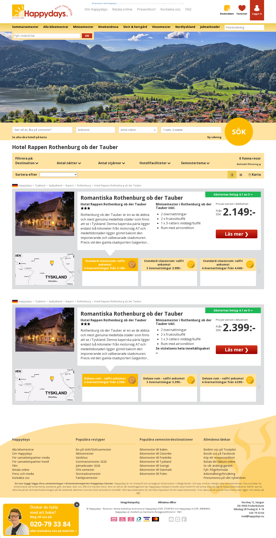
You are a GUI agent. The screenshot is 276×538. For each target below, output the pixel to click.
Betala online (122, 9)
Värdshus (82, 457)
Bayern (70, 185)
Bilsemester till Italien (153, 449)
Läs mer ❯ (237, 234)
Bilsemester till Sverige (154, 466)
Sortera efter (26, 174)
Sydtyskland (55, 185)
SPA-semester (85, 470)
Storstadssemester (88, 474)
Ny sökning (214, 137)
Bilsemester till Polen (153, 474)
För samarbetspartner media (31, 457)
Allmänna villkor (167, 502)
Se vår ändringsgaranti (218, 466)
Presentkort (146, 9)
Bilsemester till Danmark (156, 470)
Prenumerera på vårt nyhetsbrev (224, 478)
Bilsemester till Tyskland (155, 461)
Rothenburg (84, 185)
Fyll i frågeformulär (215, 470)
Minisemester (85, 453)
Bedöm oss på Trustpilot (219, 449)
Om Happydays (96, 9)
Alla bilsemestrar (23, 449)
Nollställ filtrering (248, 164)
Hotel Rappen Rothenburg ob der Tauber (117, 185)
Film (15, 466)
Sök (239, 131)
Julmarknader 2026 (88, 466)
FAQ (188, 9)
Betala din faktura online (219, 461)
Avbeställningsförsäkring (219, 474)
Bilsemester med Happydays (104, 3)
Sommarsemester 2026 (91, 461)
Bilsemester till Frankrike (156, 457)
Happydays (25, 185)
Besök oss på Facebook (219, 453)
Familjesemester (87, 478)
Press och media (23, 474)
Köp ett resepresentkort (219, 457)
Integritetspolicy (130, 502)
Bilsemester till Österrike (156, 453)
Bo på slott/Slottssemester (93, 449)
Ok (87, 36)
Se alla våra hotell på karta (29, 137)
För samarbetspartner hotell (30, 461)
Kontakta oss (170, 9)
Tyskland (40, 185)
